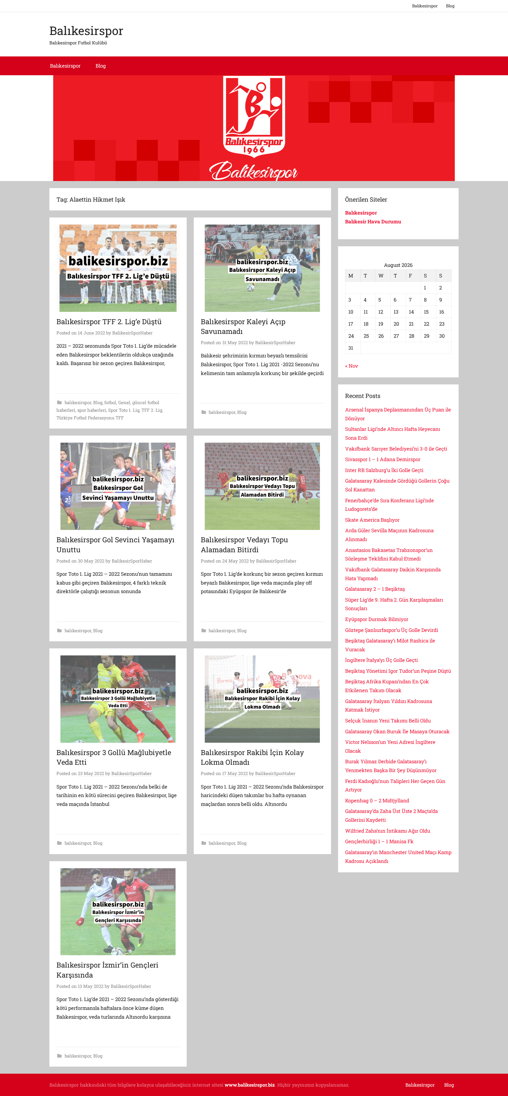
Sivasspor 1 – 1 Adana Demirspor (382, 459)
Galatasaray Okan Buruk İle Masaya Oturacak (397, 731)
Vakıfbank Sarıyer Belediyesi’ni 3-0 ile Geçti (396, 448)
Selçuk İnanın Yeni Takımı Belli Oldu (388, 720)
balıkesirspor (78, 402)
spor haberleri (91, 410)
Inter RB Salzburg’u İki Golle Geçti (384, 470)
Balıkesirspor (425, 6)
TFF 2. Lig (151, 410)
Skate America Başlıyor (372, 519)
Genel (124, 402)
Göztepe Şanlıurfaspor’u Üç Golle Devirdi (391, 630)
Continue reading (79, 380)
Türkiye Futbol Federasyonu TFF (90, 418)
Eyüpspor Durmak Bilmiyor (376, 619)
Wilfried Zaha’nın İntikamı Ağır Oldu (387, 830)
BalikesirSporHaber (132, 333)
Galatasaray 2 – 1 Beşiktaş (375, 588)
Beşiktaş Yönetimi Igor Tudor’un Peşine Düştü (398, 670)
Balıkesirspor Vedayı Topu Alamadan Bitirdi (244, 544)
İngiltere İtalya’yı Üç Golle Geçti (381, 660)
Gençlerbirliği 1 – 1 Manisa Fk (379, 841)
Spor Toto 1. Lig (123, 410)
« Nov (351, 365)
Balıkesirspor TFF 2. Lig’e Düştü (109, 321)
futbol (110, 402)
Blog (450, 6)
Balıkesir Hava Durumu (373, 221)
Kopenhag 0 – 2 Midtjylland (377, 800)
